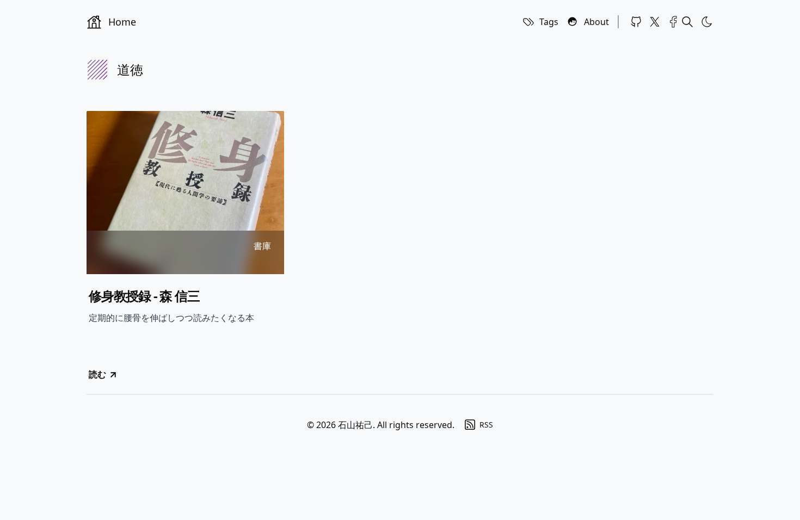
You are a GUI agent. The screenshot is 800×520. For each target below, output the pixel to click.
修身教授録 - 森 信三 (144, 296)
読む (97, 374)
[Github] (636, 21)
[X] (654, 21)
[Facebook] (673, 21)
